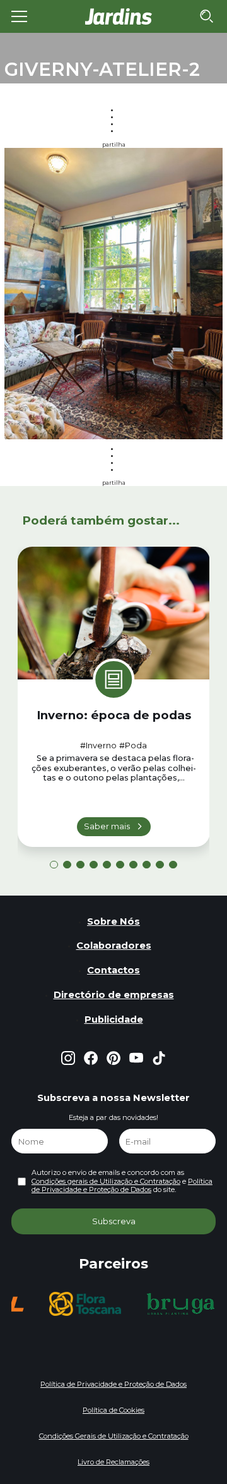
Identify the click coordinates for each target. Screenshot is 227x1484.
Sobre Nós (113, 921)
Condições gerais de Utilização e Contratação (106, 1181)
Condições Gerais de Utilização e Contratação (114, 1436)
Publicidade (113, 1019)
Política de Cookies (113, 1410)
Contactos (113, 970)
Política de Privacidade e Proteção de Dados (122, 1185)
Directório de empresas (114, 994)
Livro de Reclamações (113, 1461)
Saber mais (107, 826)
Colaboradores (113, 945)
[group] (85, 1304)
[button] (54, 865)
